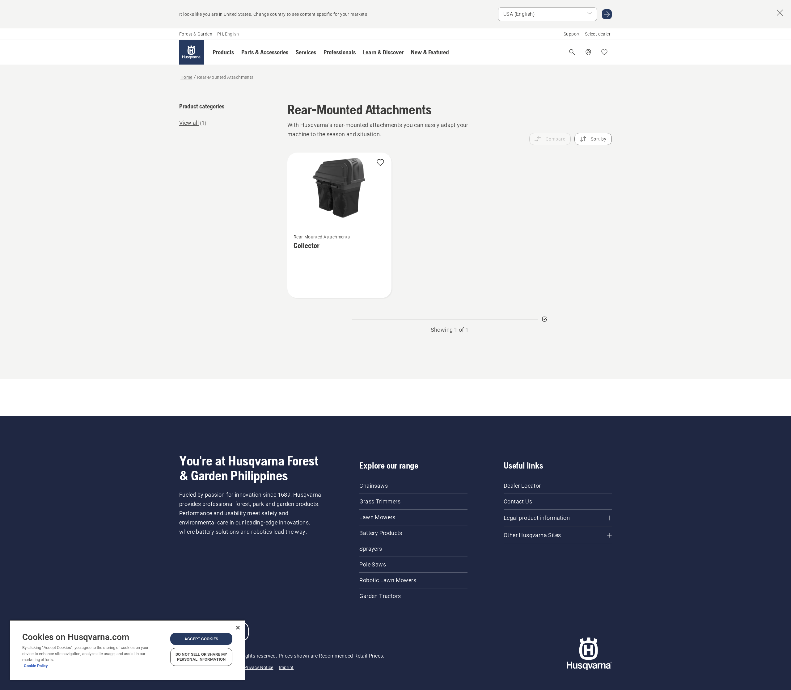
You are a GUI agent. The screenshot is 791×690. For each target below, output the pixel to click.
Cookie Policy (36, 665)
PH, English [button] (228, 34)
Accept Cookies (201, 639)
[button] (223, 52)
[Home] (191, 52)
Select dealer (598, 34)
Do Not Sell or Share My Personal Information (201, 657)
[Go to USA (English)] (607, 14)
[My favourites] (604, 52)
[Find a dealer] (588, 52)
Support (572, 34)
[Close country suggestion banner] (780, 13)
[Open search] (572, 52)
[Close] (237, 627)
